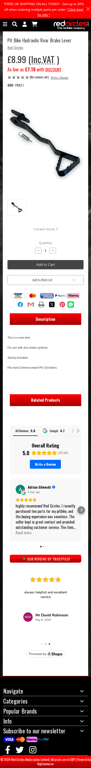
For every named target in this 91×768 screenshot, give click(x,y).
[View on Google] (20, 489)
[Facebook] (20, 304)
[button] (10, 510)
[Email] (31, 304)
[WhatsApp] (71, 304)
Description (45, 319)
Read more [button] (23, 532)
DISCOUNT (53, 70)
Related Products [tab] (45, 400)
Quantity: (45, 243)
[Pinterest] (62, 304)
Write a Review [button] (59, 77)
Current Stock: (45, 229)
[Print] (41, 304)
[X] (52, 304)
